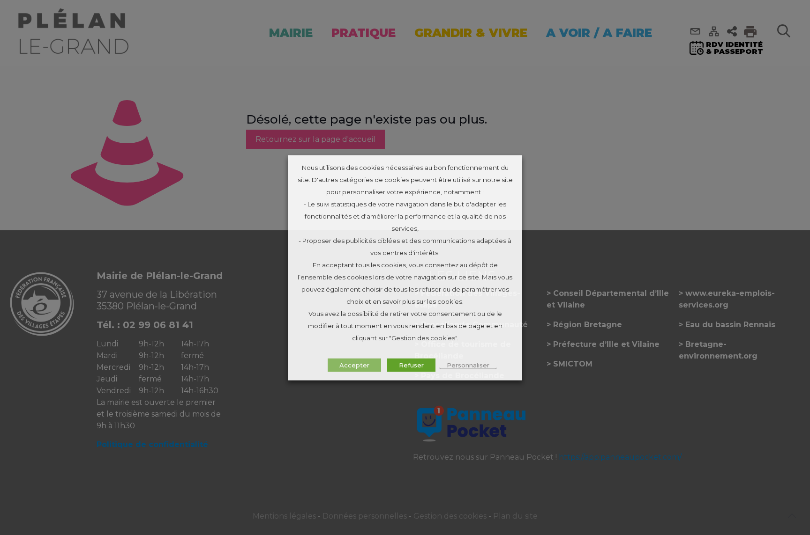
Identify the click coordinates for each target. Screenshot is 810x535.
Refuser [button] (411, 364)
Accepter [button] (354, 364)
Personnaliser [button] (468, 364)
